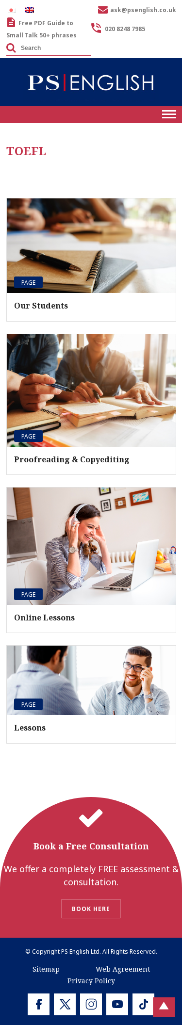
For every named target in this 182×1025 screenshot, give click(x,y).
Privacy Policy (91, 980)
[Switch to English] (32, 10)
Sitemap (46, 969)
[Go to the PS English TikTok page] (143, 1004)
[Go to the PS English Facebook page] (39, 1004)
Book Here (91, 909)
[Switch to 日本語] (13, 10)
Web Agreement (123, 969)
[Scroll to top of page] (164, 1007)
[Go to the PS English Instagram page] (91, 1004)
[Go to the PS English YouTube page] (117, 1004)
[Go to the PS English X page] (65, 1004)
